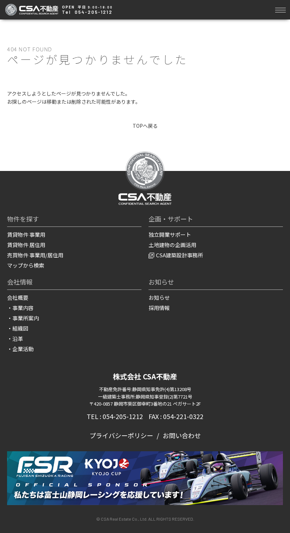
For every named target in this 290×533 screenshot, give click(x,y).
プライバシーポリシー (121, 435)
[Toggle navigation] (280, 9)
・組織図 (17, 328)
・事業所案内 (23, 318)
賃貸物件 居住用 (26, 244)
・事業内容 (20, 307)
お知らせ (159, 297)
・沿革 (15, 338)
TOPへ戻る (145, 125)
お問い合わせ (182, 435)
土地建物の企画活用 (172, 244)
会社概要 (17, 297)
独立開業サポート (170, 234)
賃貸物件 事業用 (26, 234)
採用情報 (159, 307)
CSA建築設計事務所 (179, 255)
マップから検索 (25, 265)
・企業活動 (20, 349)
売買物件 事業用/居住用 (35, 255)
